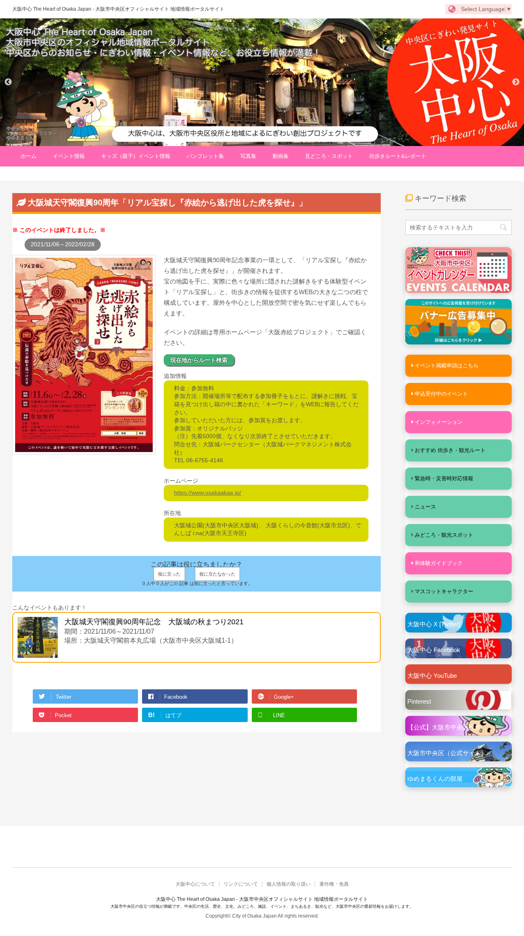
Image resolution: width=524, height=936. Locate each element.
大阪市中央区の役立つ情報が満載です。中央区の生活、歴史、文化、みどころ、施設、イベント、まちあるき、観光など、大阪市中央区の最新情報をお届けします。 (262, 906)
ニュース (425, 507)
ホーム (28, 156)
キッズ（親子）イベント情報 (135, 156)
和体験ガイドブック (439, 563)
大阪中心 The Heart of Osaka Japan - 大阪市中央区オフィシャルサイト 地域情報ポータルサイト (118, 9)
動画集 (281, 156)
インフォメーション (439, 422)
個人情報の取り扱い (289, 884)
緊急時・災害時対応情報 (444, 478)
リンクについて (241, 884)
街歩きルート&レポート (397, 156)
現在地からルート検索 (199, 360)
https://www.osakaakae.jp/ (207, 492)
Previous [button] (8, 82)
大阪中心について (195, 884)
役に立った (169, 574)
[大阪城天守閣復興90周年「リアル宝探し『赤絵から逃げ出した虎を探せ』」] (84, 450)
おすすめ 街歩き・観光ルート (450, 450)
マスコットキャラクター (444, 591)
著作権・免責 (334, 884)
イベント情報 (69, 156)
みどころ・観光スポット (444, 535)
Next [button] (516, 82)
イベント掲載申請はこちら (447, 365)
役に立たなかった (217, 574)
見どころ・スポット (329, 156)
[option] (262, 82)
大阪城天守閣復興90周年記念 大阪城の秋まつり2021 (154, 622)
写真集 (248, 156)
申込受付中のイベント (441, 394)
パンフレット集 (205, 156)
